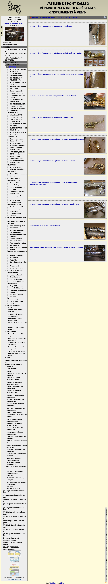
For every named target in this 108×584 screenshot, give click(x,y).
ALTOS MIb (12, 67)
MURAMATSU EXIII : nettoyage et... (17, 231)
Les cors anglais (14, 299)
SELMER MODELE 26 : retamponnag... (18, 105)
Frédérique (52, 583)
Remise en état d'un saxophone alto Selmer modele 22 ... (51, 26)
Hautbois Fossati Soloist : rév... (16, 276)
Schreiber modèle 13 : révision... (18, 296)
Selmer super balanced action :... (17, 157)
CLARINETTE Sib (14, 181)
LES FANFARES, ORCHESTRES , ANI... (14, 487)
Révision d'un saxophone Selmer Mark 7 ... (45, 226)
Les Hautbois (13, 273)
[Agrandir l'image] (97, 44)
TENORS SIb (12, 137)
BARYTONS (12, 165)
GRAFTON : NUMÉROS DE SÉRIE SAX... (16, 405)
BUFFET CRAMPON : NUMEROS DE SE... (14, 379)
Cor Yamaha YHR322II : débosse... (17, 339)
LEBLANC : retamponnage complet (15, 213)
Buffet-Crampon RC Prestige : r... (17, 188)
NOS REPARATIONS (12, 62)
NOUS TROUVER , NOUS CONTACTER (13, 59)
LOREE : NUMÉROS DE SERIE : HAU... (15, 429)
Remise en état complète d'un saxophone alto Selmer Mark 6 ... (54, 96)
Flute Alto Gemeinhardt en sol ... (18, 261)
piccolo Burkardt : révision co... (16, 257)
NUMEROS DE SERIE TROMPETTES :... (14, 463)
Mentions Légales (9, 540)
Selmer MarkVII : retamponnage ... (16, 92)
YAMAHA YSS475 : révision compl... (16, 116)
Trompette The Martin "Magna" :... (16, 344)
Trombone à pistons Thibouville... (15, 315)
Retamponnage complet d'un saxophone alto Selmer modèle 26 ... (54, 204)
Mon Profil (7, 42)
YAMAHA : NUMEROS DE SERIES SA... (16, 450)
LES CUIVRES (11, 332)
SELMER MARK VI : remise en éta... (17, 162)
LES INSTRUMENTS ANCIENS (14, 307)
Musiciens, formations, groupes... (15, 479)
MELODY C (12, 172)
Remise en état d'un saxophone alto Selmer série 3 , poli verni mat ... (56, 53)
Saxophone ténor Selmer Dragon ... (16, 140)
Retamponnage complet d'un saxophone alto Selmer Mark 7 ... (53, 161)
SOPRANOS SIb (13, 113)
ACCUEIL (6, 47)
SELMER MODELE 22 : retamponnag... (11, 548)
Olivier (62, 583)
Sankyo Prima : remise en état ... (18, 248)
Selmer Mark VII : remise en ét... (16, 149)
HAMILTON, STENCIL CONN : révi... (17, 153)
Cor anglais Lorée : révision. (17, 302)
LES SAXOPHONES (13, 65)
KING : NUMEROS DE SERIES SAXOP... (14, 420)
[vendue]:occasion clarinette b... (15, 504)
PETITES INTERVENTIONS (16, 351)
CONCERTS (10, 475)
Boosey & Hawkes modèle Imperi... (16, 184)
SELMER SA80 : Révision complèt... (17, 168)
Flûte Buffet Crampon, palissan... (18, 235)
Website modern (14, 580)
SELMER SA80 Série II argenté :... (18, 133)
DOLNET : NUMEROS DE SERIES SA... (15, 396)
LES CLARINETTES (13, 178)
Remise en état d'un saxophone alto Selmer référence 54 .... (52, 117)
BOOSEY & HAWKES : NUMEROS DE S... (14, 383)
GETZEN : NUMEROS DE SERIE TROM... (15, 400)
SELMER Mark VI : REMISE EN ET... (16, 79)
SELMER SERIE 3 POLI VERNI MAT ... (18, 70)
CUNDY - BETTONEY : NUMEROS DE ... (14, 392)
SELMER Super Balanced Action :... (17, 75)
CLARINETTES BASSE (15, 205)
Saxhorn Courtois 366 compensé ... (16, 348)
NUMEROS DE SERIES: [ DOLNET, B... (13, 365)
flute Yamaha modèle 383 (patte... (18, 244)
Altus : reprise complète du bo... (16, 267)
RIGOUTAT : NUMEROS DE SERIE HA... (16, 437)
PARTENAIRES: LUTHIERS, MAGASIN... (16, 483)
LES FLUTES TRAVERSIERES (16, 218)
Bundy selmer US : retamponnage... (17, 208)
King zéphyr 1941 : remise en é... (15, 320)
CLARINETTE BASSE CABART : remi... (15, 311)
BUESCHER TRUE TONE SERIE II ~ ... (18, 129)
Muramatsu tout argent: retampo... (17, 240)
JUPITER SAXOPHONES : (15, 412)
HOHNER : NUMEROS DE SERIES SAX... (16, 409)
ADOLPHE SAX (12, 369)
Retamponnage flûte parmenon (18, 227)
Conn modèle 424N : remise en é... (17, 193)
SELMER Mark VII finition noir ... (16, 101)
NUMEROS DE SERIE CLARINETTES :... (14, 459)
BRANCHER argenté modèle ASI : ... (17, 109)
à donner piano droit (11, 538)
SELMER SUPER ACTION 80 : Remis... (17, 144)
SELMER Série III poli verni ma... (18, 125)
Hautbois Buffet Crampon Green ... (17, 280)
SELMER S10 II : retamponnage (16, 201)
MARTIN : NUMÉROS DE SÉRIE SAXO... (15, 433)
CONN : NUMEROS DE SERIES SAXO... (15, 387)
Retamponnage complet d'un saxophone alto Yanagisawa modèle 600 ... (57, 139)
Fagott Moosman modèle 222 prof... (17, 287)
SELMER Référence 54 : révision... (18, 83)
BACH (9, 371)
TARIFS (7, 358)
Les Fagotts (12, 284)
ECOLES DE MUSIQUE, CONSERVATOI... (15, 472)
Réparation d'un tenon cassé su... (16, 354)
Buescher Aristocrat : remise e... (18, 96)
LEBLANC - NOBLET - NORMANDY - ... (14, 424)
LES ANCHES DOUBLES (15, 270)
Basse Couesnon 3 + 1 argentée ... (16, 335)
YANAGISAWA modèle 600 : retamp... (18, 88)
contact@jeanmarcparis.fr (14, 23)
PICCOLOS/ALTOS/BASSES (17, 252)
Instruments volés (10, 45)
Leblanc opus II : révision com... (16, 197)
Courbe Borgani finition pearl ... (16, 120)
